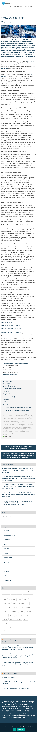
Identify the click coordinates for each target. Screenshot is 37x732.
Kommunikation (8, 557)
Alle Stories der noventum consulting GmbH (17, 410)
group (5, 607)
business (21, 591)
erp (27, 603)
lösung (28, 607)
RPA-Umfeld (4, 68)
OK (14, 729)
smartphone (6, 623)
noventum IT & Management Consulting (11, 328)
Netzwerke (6, 562)
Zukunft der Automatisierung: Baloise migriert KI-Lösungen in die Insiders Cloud (19, 447)
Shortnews (6, 566)
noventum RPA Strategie (7, 322)
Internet (6, 553)
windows (6, 631)
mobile (5, 615)
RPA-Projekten (31, 61)
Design (19, 599)
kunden (15, 607)
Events (5, 544)
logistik (21, 607)
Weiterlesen (21, 729)
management (14, 611)
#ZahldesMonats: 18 (9, 677)
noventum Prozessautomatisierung (10, 325)
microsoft (28, 611)
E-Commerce (7, 539)
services (12, 619)
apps (15, 591)
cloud (27, 591)
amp (5, 591)
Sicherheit (6, 571)
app (10, 591)
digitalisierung (7, 603)
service (5, 619)
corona (13, 595)
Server (28, 615)
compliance (6, 595)
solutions (21, 623)
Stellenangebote (8, 580)
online (11, 615)
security (22, 615)
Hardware (6, 548)
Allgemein (6, 530)
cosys (19, 595)
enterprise (21, 603)
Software (6, 575)
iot (10, 607)
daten (5, 599)
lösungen (6, 611)
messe (21, 611)
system (5, 627)
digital (25, 599)
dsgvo (14, 603)
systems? (12, 627)
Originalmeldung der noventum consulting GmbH (19, 407)
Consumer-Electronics (9, 535)
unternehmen (20, 627)
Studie (28, 623)
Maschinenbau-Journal (11, 673)
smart (25, 619)
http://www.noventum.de (10, 374)
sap (16, 615)
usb (27, 627)
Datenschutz (12, 599)
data (31, 595)
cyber (25, 595)
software (14, 623)
